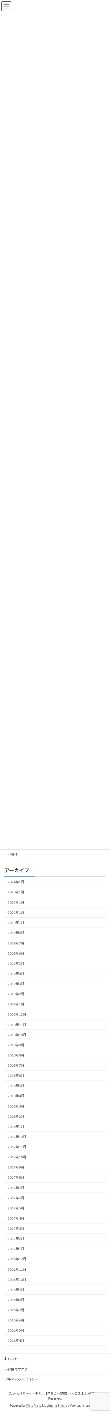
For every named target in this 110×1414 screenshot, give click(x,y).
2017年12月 (17, 1137)
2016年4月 (16, 1340)
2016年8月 (16, 1300)
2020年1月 (16, 922)
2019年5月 (16, 963)
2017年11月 (17, 1147)
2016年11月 (17, 1269)
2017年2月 (16, 1239)
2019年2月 (16, 994)
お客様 (13, 854)
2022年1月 (16, 902)
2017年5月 (16, 1208)
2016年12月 (17, 1259)
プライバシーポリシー (21, 1380)
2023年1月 (16, 892)
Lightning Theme (55, 1405)
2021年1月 (16, 912)
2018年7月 (16, 1065)
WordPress (33, 1405)
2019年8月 (16, 933)
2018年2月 (16, 1116)
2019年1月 (16, 1004)
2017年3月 (16, 1228)
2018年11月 (17, 1024)
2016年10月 (17, 1279)
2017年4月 (16, 1218)
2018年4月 (16, 1096)
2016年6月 (16, 1320)
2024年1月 (16, 882)
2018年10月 (17, 1034)
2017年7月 (16, 1187)
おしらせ (11, 1359)
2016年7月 (16, 1310)
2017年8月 (16, 1177)
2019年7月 (16, 943)
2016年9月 (16, 1290)
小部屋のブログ (16, 1369)
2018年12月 (17, 1014)
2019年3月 (16, 984)
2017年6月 (16, 1198)
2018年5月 (16, 1086)
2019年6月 (16, 953)
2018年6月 (16, 1075)
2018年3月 (16, 1106)
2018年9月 (16, 1045)
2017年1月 (16, 1249)
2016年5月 (16, 1330)
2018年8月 (16, 1055)
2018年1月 (16, 1126)
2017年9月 (16, 1167)
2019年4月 (16, 974)
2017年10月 (17, 1157)
